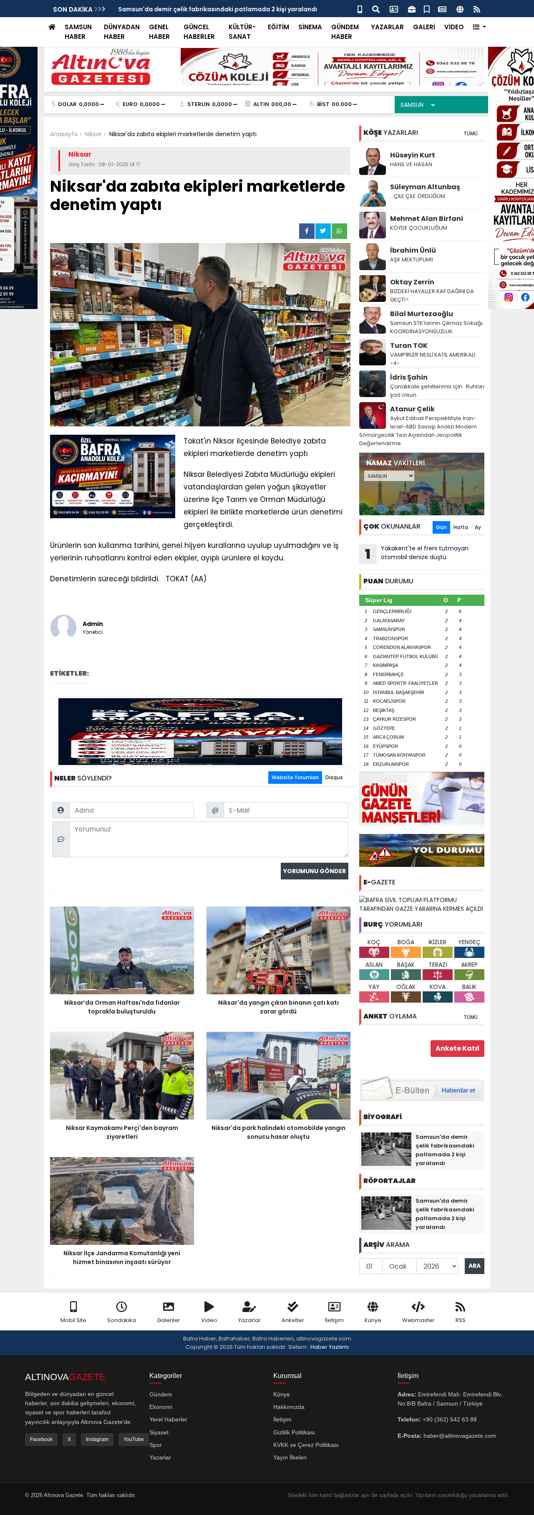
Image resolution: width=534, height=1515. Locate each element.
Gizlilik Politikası (294, 1432)
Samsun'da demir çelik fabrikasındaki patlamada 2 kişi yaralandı (214, 9)
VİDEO (454, 27)
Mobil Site (73, 1320)
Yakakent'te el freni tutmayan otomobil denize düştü (417, 553)
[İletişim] (393, 8)
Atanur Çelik (412, 409)
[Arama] (376, 8)
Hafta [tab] (460, 527)
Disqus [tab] (334, 777)
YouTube (133, 1439)
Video (209, 1320)
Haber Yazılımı (329, 1347)
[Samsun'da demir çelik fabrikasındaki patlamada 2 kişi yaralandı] (386, 1149)
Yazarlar (249, 1320)
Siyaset (159, 1432)
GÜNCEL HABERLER (199, 32)
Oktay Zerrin (412, 282)
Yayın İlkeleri (290, 1457)
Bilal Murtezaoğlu (421, 314)
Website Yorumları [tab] (295, 777)
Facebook (41, 1439)
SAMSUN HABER (78, 32)
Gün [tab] (441, 527)
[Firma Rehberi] (412, 8)
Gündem (160, 1394)
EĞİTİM (278, 27)
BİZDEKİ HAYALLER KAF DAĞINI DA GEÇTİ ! (432, 295)
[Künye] (460, 8)
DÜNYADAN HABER (122, 32)
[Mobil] (359, 8)
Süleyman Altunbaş (425, 187)
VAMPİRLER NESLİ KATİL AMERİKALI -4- (432, 359)
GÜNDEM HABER (345, 32)
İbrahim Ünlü (413, 250)
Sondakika (121, 1320)
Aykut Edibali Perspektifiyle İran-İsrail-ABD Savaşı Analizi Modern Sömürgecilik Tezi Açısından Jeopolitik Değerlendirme (418, 430)
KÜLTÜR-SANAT (242, 32)
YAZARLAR (387, 27)
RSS (461, 1320)
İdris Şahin (409, 377)
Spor (155, 1445)
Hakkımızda (289, 1407)
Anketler (293, 1320)
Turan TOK (409, 345)
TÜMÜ (470, 133)
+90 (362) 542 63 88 (450, 1419)
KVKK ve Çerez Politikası (306, 1445)
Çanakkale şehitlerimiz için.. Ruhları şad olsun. (437, 391)
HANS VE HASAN (411, 164)
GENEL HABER (159, 32)
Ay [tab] (478, 527)
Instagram (97, 1439)
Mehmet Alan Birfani (426, 218)
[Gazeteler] (442, 8)
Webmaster (418, 1320)
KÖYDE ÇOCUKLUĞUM (418, 228)
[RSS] (476, 8)
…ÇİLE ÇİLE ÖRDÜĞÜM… (419, 196)
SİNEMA (310, 27)
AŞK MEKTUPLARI (411, 259)
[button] (480, 27)
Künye (373, 1320)
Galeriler (168, 1320)
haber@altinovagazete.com (459, 1435)
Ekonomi (160, 1407)
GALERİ (424, 27)
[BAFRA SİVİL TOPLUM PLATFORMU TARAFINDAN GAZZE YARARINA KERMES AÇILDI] (421, 904)
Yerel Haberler (168, 1419)
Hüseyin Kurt (412, 155)
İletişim (334, 1320)
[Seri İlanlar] (427, 8)
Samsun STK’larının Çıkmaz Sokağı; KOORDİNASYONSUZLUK (437, 327)
